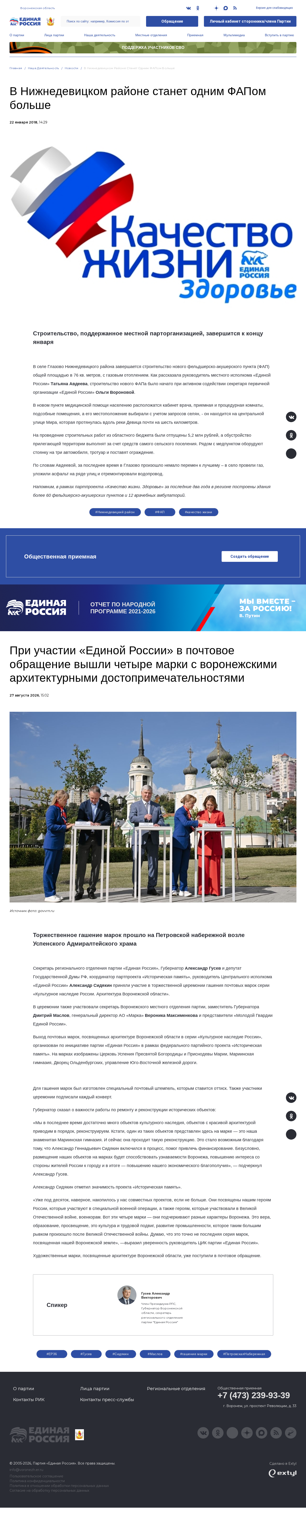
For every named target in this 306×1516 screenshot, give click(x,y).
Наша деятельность (99, 35)
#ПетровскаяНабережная (244, 1354)
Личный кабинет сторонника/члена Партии (250, 21)
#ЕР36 (52, 1354)
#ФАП (160, 512)
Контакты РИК (28, 1399)
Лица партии (54, 35)
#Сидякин (121, 1354)
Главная (16, 68)
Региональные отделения (176, 1388)
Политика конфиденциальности (37, 1481)
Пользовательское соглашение (36, 1476)
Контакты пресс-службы (107, 1399)
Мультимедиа (234, 35)
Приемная (195, 35)
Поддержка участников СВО (153, 48)
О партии (17, 35)
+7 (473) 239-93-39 (254, 1395)
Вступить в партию (279, 35)
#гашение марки (194, 1354)
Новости (71, 68)
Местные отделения (151, 35)
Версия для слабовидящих (274, 8)
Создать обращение (249, 556)
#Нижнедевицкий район (115, 512)
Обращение (172, 21)
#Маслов (155, 1354)
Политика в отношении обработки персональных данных (59, 1486)
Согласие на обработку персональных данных (49, 1491)
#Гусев (86, 1354)
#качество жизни (198, 512)
